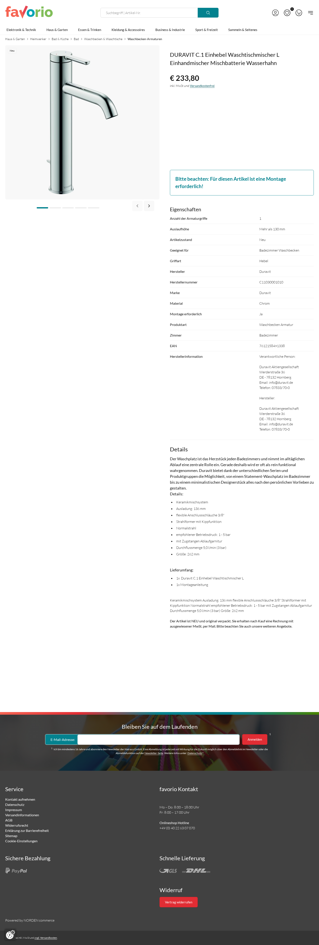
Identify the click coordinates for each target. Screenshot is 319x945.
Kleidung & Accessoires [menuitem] (128, 30)
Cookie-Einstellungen (21, 841)
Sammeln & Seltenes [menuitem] (242, 30)
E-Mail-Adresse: (63, 739)
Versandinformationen (22, 815)
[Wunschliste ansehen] (287, 12)
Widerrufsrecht (16, 825)
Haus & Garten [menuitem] (57, 30)
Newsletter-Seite (154, 753)
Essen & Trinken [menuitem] (89, 30)
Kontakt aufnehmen (20, 799)
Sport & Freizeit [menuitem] (206, 30)
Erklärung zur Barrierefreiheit (27, 830)
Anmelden (255, 739)
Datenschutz (194, 753)
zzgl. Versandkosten (46, 937)
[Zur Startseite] (29, 13)
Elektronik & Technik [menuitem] (21, 30)
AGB (8, 820)
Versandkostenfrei (202, 86)
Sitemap (11, 836)
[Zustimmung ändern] (10, 934)
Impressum (13, 810)
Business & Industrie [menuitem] (170, 30)
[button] (275, 12)
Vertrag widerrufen (178, 902)
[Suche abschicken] (208, 13)
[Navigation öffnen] (309, 12)
